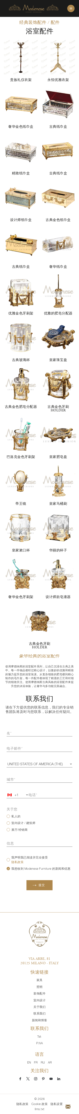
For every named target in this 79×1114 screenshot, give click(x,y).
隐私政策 (17, 862)
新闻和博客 (39, 1020)
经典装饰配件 (32, 22)
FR (36, 1062)
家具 (40, 980)
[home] (33, 8)
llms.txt (39, 1109)
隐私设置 (57, 1104)
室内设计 (39, 1000)
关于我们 (39, 1007)
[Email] (68, 1106)
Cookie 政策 (39, 1104)
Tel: (39, 1036)
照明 (40, 987)
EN (29, 1062)
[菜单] (71, 8)
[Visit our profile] (20, 1079)
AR (50, 1062)
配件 (55, 22)
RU (43, 1062)
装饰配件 (39, 993)
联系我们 (39, 1013)
